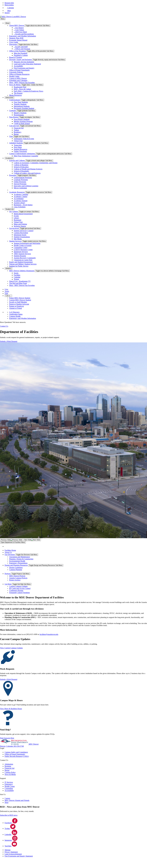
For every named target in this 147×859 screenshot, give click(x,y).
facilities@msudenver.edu (49, 634)
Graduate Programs (21, 180)
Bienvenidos (9, 5)
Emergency (9, 784)
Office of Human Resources (19, 74)
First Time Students (21, 102)
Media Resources (15, 95)
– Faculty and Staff (21, 47)
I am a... (8, 296)
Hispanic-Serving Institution (24, 62)
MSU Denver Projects (17, 576)
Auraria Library (19, 203)
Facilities (17, 275)
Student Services (15, 241)
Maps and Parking (20, 224)
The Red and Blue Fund (18, 283)
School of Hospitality (21, 171)
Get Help (8, 584)
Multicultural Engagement (23, 214)
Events (16, 216)
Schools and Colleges (17, 160)
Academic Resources (17, 192)
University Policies (16, 72)
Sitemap (7, 850)
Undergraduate (14, 100)
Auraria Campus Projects (18, 578)
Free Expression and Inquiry (24, 68)
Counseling (9, 788)
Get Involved (14, 228)
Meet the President (20, 53)
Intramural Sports (20, 235)
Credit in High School (22, 123)
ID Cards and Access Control (19, 588)
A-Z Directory (14, 312)
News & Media (15, 85)
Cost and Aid (14, 126)
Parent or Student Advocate (19, 304)
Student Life (10, 209)
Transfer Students (20, 104)
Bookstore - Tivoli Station (23, 205)
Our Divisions (10, 555)
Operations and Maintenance (19, 557)
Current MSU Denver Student (20, 300)
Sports (16, 273)
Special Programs (20, 184)
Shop (6, 802)
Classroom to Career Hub (23, 260)
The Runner (18, 93)
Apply (7, 291)
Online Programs (20, 182)
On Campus (13, 211)
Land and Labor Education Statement (27, 64)
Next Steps (18, 147)
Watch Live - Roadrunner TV (20, 281)
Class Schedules (19, 207)
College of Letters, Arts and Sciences (27, 173)
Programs (13, 175)
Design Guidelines (16, 567)
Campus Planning (15, 570)
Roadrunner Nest (20, 87)
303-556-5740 (18, 746)
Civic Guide (13, 42)
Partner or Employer (16, 306)
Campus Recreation (21, 233)
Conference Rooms (16, 590)
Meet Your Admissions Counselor (26, 156)
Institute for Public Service (18, 266)
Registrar (8, 766)
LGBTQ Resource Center (23, 250)
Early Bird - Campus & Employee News (28, 91)
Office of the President (17, 51)
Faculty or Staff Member (18, 302)
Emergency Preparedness (18, 563)
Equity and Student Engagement (21, 262)
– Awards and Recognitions (24, 34)
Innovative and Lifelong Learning (26, 186)
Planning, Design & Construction (21, 559)
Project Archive (14, 580)
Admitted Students (16, 143)
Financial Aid (19, 128)
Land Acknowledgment (13, 854)
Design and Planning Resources (16, 565)
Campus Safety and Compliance (16, 752)
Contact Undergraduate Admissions (22, 154)
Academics (9, 158)
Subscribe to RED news (8, 815)
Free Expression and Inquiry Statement (19, 856)
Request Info (9, 3)
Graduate (12, 110)
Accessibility (18, 66)
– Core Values (19, 30)
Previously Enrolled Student (24, 108)
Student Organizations (22, 237)
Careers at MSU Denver (18, 78)
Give (6, 289)
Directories (13, 44)
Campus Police (10, 772)
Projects (8, 574)
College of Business (21, 165)
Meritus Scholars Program (23, 121)
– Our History (19, 28)
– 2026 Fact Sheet (20, 32)
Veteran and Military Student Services (23, 264)
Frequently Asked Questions (19, 593)
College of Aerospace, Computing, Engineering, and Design (35, 163)
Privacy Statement (11, 852)
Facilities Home (10, 550)
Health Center (14, 76)
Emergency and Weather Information (22, 36)
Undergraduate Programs (23, 178)
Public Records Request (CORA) (17, 756)
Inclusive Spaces (20, 226)
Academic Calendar (21, 194)
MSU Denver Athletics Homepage (22, 271)
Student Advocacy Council (23, 231)
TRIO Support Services (22, 254)
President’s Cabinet (21, 55)
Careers (7, 798)
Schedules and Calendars (18, 80)
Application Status (16, 314)
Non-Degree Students (22, 119)
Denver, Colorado (6, 746)
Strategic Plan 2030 (16, 38)
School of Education (21, 167)
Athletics (8, 268)
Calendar (17, 277)
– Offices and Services (22, 49)
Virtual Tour (18, 141)
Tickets (16, 279)
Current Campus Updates (18, 586)
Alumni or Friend (15, 308)
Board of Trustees (15, 57)
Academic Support (20, 201)
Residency (17, 132)
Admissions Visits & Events (24, 139)
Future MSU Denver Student (19, 298)
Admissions (9, 97)
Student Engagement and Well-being (27, 243)
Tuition (16, 130)
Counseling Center (20, 247)
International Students (22, 106)
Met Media (18, 239)
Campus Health (14, 316)
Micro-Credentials (20, 188)
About (7, 23)
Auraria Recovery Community (25, 258)
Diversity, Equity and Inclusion (20, 60)
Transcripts (18, 145)
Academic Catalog (20, 196)
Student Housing (20, 256)
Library (16, 218)
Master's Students (20, 113)
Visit (11, 136)
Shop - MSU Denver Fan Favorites (22, 82)
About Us (8, 552)
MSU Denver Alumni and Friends (17, 800)
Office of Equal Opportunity (19, 70)
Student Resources (20, 149)
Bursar (16, 134)
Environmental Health (17, 561)
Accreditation (19, 199)
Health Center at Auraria (22, 245)
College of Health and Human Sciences (28, 169)
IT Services (9, 782)
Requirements (19, 115)
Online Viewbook (20, 151)
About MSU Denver (17, 25)
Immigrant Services (21, 252)
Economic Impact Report (18, 40)
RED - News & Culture (22, 89)
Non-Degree (14, 117)
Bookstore (17, 220)
